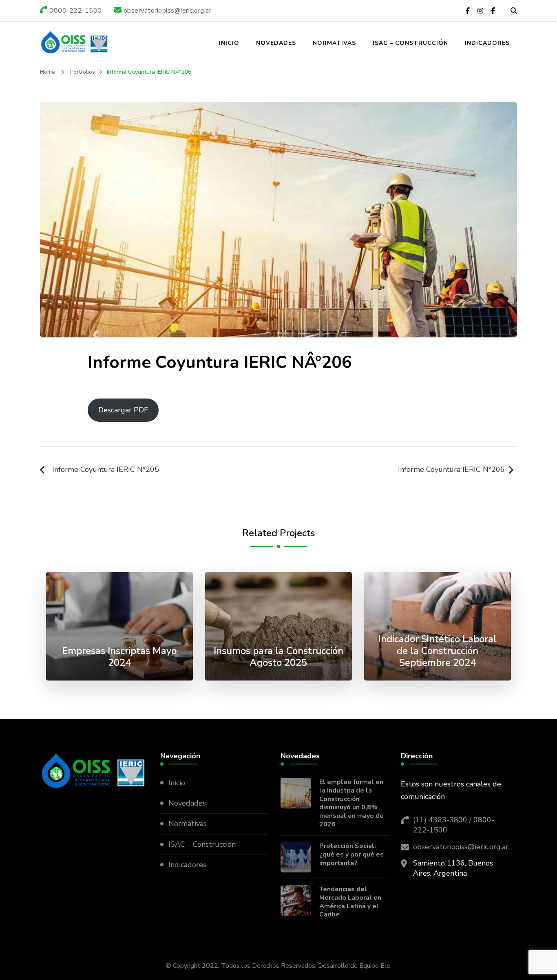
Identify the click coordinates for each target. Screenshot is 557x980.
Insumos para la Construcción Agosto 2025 (278, 656)
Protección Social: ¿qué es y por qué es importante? (351, 854)
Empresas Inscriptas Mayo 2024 (119, 656)
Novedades (276, 43)
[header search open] (514, 11)
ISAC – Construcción (410, 43)
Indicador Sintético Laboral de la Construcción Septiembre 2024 (437, 650)
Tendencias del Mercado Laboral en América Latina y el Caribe (350, 902)
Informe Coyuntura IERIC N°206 (451, 469)
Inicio (229, 43)
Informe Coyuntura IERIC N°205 (105, 469)
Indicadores (487, 43)
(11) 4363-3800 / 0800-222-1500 (453, 825)
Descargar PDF (123, 410)
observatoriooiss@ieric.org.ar (460, 847)
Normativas (334, 43)
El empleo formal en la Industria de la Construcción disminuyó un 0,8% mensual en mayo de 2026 (351, 803)
